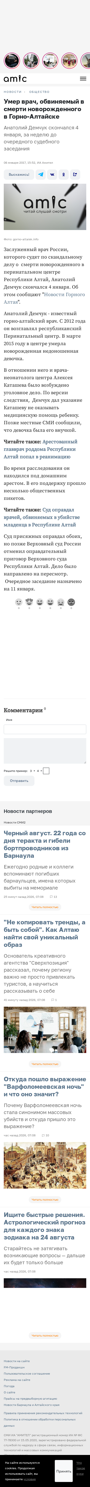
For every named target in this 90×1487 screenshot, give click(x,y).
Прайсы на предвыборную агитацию (30, 1398)
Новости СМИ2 (15, 822)
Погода (9, 1386)
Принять (63, 1471)
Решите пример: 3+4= (23, 771)
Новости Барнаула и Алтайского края (32, 1405)
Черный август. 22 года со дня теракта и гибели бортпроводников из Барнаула (45, 844)
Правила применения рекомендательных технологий (43, 1413)
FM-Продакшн (14, 1367)
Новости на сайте (17, 1361)
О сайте (9, 1392)
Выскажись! (19, 174)
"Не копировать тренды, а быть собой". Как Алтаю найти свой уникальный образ (45, 933)
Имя (9, 720)
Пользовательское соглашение (27, 1373)
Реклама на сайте (17, 1380)
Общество (39, 92)
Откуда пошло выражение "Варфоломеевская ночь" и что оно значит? (45, 1086)
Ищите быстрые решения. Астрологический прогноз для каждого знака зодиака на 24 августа (45, 1226)
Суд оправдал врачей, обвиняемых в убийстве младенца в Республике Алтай (42, 517)
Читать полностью (45, 907)
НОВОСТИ (13, 92)
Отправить (19, 780)
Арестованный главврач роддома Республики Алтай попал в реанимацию (41, 449)
